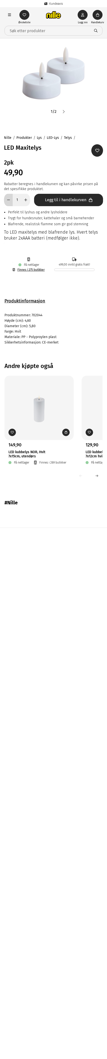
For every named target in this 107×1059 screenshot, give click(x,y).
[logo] (53, 15)
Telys (68, 138)
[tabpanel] (53, 329)
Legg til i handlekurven (65, 199)
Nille (7, 138)
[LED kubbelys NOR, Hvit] (39, 400)
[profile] (83, 15)
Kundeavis (56, 3)
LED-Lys (53, 138)
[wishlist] (24, 15)
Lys (39, 138)
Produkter (24, 138)
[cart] (98, 15)
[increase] (25, 200)
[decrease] (8, 200)
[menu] (9, 15)
